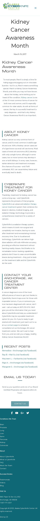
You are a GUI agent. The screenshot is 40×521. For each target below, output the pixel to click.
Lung (2, 430)
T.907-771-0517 (6, 503)
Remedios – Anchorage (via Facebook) (19, 350)
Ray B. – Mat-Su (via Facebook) (15, 355)
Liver (2, 433)
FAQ (1, 463)
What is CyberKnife (7, 460)
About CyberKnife (7, 457)
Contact (3, 468)
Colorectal (4, 445)
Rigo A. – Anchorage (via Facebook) (18, 363)
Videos (2, 483)
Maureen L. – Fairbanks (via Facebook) (19, 359)
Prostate (3, 427)
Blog (2, 486)
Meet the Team (6, 465)
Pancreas (3, 439)
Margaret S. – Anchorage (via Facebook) (20, 367)
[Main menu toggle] (35, 8)
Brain (2, 425)
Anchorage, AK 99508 (8, 500)
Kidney (2, 442)
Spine (2, 436)
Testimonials (5, 480)
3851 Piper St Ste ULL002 (10, 497)
